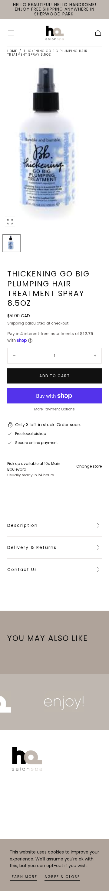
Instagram (18, 820)
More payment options (54, 409)
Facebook (17, 829)
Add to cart (54, 375)
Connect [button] (18, 805)
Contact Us (22, 569)
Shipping (15, 323)
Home (12, 51)
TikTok (14, 839)
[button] (11, 33)
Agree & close (62, 876)
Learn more (23, 876)
